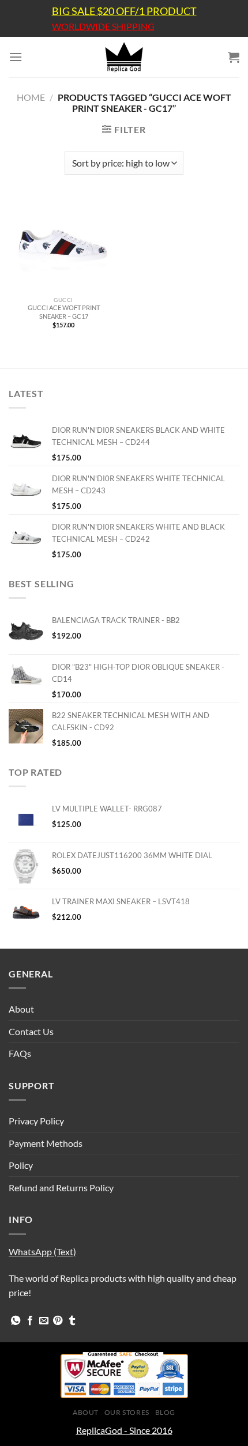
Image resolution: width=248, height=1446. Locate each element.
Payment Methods (45, 1143)
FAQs (20, 1053)
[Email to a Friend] (43, 1321)
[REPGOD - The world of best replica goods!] (124, 57)
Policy (21, 1165)
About (21, 1008)
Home (31, 97)
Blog (165, 1412)
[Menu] (15, 57)
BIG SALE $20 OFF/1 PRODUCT (124, 11)
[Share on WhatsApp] (15, 1321)
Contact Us (31, 1031)
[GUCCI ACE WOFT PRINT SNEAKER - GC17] (63, 244)
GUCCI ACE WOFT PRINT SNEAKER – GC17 (64, 311)
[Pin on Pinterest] (57, 1321)
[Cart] (233, 57)
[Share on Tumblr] (72, 1321)
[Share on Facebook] (30, 1321)
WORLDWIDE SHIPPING (103, 26)
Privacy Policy (36, 1120)
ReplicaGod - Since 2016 (124, 1430)
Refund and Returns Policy (61, 1187)
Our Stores (126, 1412)
